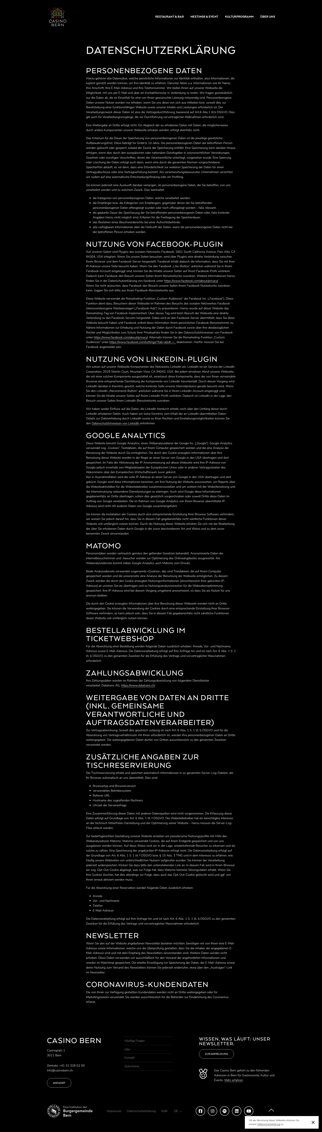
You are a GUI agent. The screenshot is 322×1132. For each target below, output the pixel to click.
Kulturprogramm (239, 16)
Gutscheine (131, 1066)
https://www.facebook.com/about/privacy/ (191, 281)
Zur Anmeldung (216, 1054)
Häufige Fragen (134, 1041)
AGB (164, 1111)
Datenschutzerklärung (268, 1124)
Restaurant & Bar (169, 16)
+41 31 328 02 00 (72, 1066)
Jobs (127, 1049)
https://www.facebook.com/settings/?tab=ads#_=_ (142, 342)
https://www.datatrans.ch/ (138, 685)
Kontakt (129, 1058)
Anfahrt (59, 1083)
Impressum (114, 1111)
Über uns (267, 16)
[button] (178, 1111)
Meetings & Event (204, 16)
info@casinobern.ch (60, 1070)
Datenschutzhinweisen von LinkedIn (116, 423)
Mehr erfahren (233, 1080)
